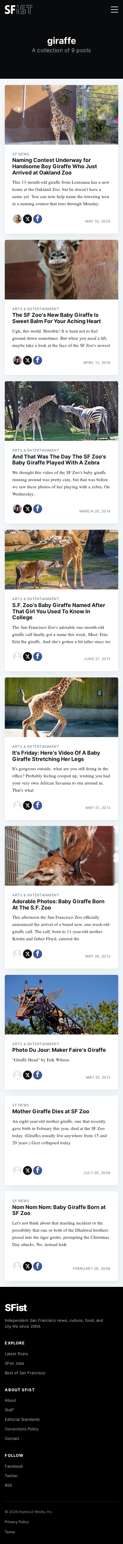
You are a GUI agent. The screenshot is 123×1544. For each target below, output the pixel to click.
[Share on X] (27, 219)
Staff (9, 1409)
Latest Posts (16, 1353)
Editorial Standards (22, 1419)
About (10, 1400)
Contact (12, 1438)
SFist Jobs (14, 1363)
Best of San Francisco (25, 1372)
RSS (8, 1485)
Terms (10, 1532)
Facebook (14, 1466)
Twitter (11, 1475)
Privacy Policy (17, 1522)
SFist (16, 1307)
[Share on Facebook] (38, 219)
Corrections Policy (22, 1428)
